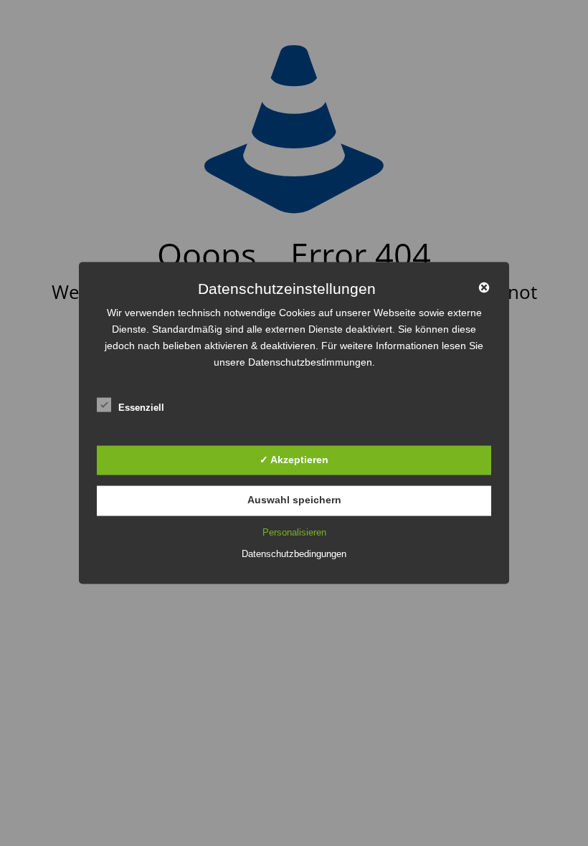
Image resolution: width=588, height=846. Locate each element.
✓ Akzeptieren (294, 459)
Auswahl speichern (294, 499)
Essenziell (141, 407)
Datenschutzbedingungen (294, 553)
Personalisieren (294, 531)
